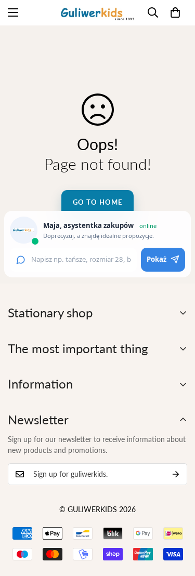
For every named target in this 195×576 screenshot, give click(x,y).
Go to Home (97, 202)
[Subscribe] (175, 474)
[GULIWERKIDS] (97, 12)
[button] (175, 12)
